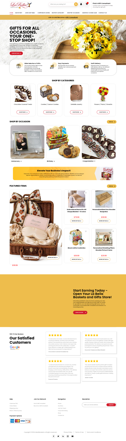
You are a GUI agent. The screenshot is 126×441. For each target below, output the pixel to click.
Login (81, 4)
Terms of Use (79, 432)
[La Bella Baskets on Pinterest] (63, 436)
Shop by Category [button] (58, 13)
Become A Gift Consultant (41, 406)
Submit (111, 405)
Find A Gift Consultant (101, 3)
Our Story (60, 406)
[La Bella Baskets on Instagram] (68, 436)
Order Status (13, 406)
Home (11, 13)
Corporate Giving (44, 13)
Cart (87, 3)
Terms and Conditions (94, 432)
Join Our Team (62, 408)
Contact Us (103, 13)
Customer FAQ (14, 403)
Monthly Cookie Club (89, 13)
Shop (59, 413)
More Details (52, 257)
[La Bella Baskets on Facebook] (53, 436)
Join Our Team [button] (30, 13)
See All (111, 122)
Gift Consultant (72, 17)
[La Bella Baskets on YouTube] (72, 436)
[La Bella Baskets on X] (58, 436)
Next (104, 54)
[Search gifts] (76, 4)
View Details (15, 28)
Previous (104, 49)
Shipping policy (14, 408)
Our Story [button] (18, 13)
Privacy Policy (68, 432)
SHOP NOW (22, 112)
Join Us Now (79, 312)
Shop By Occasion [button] (73, 13)
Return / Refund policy (16, 410)
